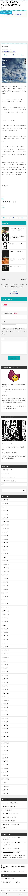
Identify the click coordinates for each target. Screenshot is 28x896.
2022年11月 (6, 653)
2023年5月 (5, 632)
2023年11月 (6, 610)
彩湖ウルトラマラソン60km (10, 477)
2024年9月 (5, 575)
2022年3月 (5, 682)
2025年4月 (5, 550)
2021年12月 (6, 693)
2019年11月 (6, 782)
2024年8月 (5, 578)
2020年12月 (6, 736)
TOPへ (21, 894)
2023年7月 (5, 625)
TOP (13, 867)
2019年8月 (5, 793)
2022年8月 (5, 664)
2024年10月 (6, 571)
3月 (4, 484)
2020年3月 (5, 768)
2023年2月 (5, 643)
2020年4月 (5, 764)
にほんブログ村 (14, 293)
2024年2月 (5, 600)
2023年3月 (5, 639)
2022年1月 (5, 689)
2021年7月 (5, 711)
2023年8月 (5, 621)
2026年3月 (5, 510)
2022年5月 (5, 675)
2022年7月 (5, 668)
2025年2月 (5, 557)
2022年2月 (5, 686)
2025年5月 (5, 546)
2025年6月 (5, 542)
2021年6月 (5, 714)
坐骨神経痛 (23, 279)
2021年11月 (6, 696)
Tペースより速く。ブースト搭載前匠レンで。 (17, 259)
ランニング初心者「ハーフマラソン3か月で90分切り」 (12, 5)
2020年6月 (5, 757)
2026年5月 (5, 503)
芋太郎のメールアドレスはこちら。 (11, 882)
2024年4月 (5, 593)
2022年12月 (6, 650)
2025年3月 (5, 553)
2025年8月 (5, 535)
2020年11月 (6, 739)
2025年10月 (6, 528)
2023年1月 (5, 646)
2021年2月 (5, 729)
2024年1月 (5, 603)
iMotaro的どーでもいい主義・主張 (11, 802)
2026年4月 (5, 507)
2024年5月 (5, 589)
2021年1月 (5, 732)
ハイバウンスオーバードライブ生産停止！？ (14, 837)
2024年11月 (6, 567)
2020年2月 (5, 772)
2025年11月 (6, 525)
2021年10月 (6, 700)
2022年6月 (5, 671)
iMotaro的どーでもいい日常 (9, 806)
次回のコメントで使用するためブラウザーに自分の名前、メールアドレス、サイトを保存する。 (13, 331)
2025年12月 (6, 521)
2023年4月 (5, 636)
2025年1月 (5, 560)
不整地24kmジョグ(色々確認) (16, 251)
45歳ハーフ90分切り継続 (9, 480)
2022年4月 (5, 678)
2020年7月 (5, 754)
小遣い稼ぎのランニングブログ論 (11, 824)
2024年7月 (5, 582)
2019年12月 (6, 779)
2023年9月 (5, 618)
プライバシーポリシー (8, 878)
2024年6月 (5, 585)
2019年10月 (6, 786)
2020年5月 (5, 761)
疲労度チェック (5, 279)
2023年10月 (6, 614)
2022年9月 (5, 661)
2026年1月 (5, 517)
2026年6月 (5, 499)
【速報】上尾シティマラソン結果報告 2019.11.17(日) (17, 237)
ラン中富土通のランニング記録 (8, 51)
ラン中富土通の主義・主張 (9, 817)
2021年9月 (5, 704)
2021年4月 (5, 721)
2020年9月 (5, 746)
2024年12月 (6, 564)
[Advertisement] (14, 31)
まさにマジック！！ (8, 848)
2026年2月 (5, 514)
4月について (6, 473)
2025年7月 (5, 539)
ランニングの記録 (7, 810)
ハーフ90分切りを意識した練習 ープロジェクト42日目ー (16, 229)
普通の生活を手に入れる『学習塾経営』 (12, 14)
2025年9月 (5, 532)
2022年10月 (6, 657)
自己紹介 (5, 828)
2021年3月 (5, 725)
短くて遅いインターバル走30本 (16, 243)
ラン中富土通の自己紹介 (9, 820)
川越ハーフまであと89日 (15, 266)
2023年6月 (5, 628)
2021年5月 (5, 718)
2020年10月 (6, 743)
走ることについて (7, 470)
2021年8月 (5, 707)
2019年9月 (5, 789)
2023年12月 (6, 607)
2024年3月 (5, 596)
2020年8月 (5, 750)
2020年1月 (5, 775)
